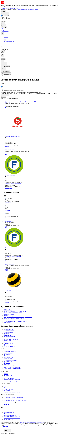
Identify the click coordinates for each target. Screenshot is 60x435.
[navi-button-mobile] (2, 33)
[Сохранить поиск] (2, 55)
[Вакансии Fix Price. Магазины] (31, 164)
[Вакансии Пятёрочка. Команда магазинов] (31, 122)
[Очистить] (3, 51)
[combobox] (8, 48)
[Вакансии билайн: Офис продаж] (31, 280)
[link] (3, 25)
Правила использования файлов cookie (27, 9)
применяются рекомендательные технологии (32, 422)
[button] (2, 28)
